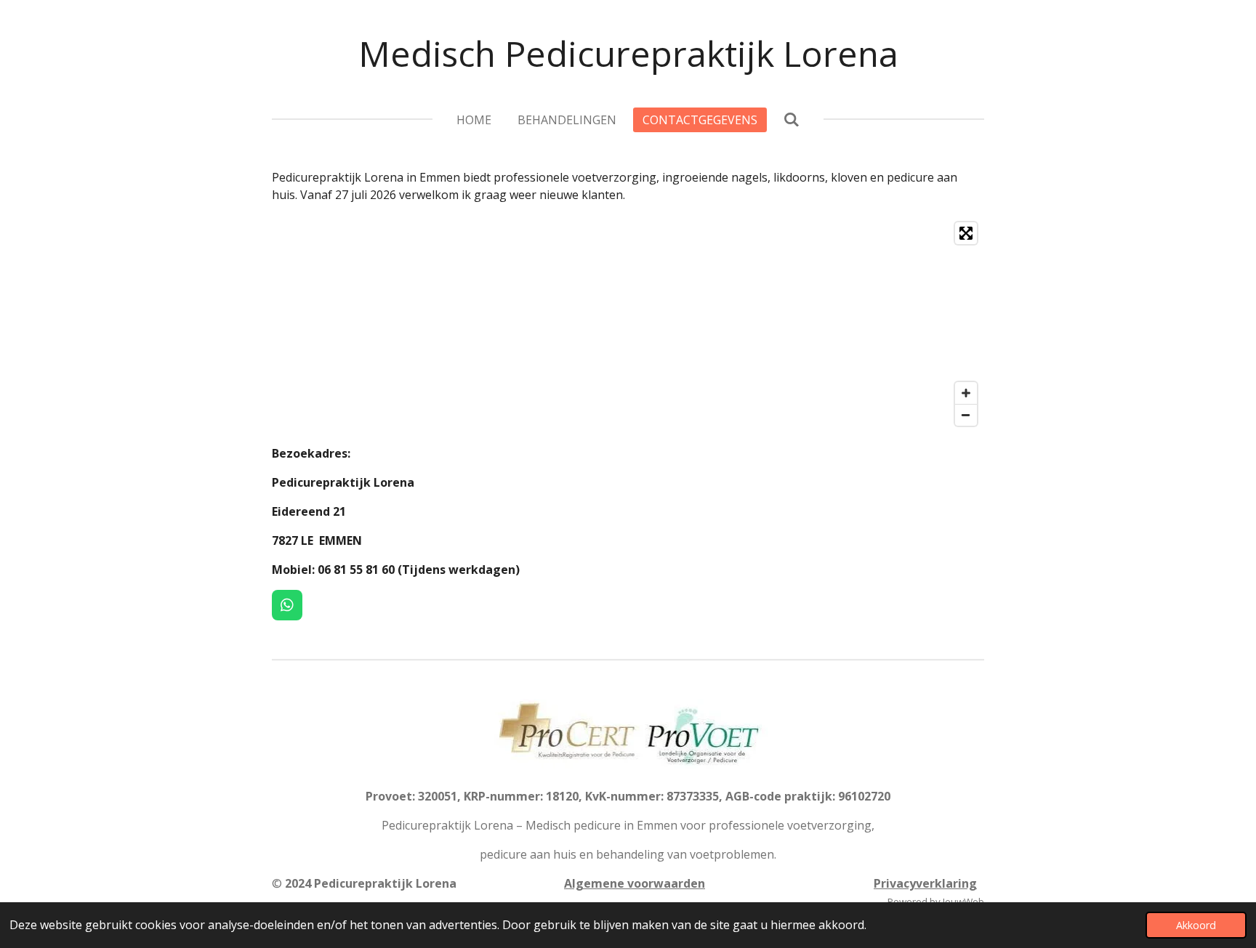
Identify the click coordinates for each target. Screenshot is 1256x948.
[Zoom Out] (966, 415)
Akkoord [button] (1196, 925)
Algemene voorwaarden (634, 883)
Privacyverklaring (925, 883)
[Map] (628, 324)
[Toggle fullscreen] (966, 233)
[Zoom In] (966, 393)
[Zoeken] (791, 119)
